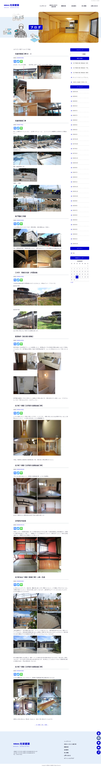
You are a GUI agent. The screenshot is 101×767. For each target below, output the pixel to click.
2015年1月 (75, 238)
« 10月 (71, 282)
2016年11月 (75, 158)
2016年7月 (75, 172)
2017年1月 (75, 153)
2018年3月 (75, 129)
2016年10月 (75, 162)
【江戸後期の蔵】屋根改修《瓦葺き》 (81, 63)
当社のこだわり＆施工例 (53, 6)
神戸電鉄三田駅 (20, 216)
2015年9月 (75, 200)
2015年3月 (75, 229)
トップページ (43, 6)
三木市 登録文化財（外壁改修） (27, 272)
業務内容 (63, 6)
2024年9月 (75, 101)
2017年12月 (75, 139)
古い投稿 (37, 724)
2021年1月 (75, 105)
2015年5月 (75, 219)
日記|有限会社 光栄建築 (95, 0)
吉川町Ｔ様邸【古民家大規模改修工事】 (29, 405)
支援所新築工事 (20, 121)
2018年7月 (75, 115)
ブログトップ (79, 50)
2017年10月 (75, 143)
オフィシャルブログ (69, 758)
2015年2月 (75, 234)
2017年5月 (75, 148)
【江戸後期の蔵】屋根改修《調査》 (81, 72)
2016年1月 (75, 181)
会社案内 (74, 6)
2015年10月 (75, 196)
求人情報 (84, 6)
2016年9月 (75, 167)
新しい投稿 (45, 724)
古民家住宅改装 (20, 521)
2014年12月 (75, 243)
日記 (74, 253)
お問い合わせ (94, 6)
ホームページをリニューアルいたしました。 (81, 77)
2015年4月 (75, 224)
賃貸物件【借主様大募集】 (24, 336)
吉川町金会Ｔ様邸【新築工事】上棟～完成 (30, 577)
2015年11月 (75, 191)
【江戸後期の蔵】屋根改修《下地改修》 (81, 67)
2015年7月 (75, 210)
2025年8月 (75, 96)
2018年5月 (75, 124)
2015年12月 (75, 186)
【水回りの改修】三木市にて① (80, 82)
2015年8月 (75, 205)
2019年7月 (75, 110)
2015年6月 (75, 215)
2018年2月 (75, 134)
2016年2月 (75, 177)
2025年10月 (75, 91)
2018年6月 (75, 120)
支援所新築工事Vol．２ (23, 54)
